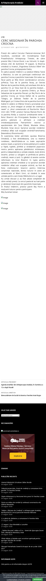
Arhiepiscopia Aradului (12, 2)
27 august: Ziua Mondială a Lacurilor (14, 524)
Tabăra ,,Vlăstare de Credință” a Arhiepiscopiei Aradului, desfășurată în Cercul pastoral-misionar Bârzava (21, 511)
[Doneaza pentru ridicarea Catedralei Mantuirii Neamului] (10, 431)
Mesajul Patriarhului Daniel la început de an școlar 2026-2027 (21, 547)
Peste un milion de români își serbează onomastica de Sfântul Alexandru (21, 503)
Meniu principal (43, 2)
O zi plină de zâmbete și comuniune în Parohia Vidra (20, 518)
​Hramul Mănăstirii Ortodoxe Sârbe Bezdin (16, 482)
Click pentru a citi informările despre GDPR (16, 564)
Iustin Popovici (22, 47)
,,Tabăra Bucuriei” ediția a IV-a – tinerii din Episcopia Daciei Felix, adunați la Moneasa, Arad (22, 531)
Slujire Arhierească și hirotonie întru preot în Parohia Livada (22, 496)
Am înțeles (37, 579)
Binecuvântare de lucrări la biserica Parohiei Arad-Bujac (21, 394)
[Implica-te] (18, 448)
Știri (2, 37)
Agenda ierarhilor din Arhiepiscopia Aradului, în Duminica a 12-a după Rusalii (22, 384)
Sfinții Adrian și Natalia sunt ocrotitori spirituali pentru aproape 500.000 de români (20, 539)
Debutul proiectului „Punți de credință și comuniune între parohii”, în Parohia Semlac (21, 489)
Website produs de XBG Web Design (13, 573)
